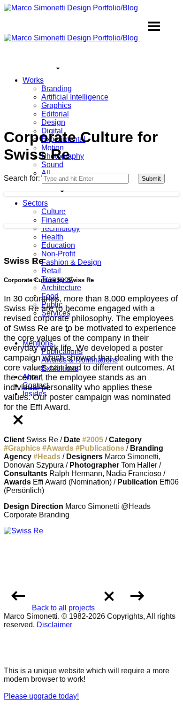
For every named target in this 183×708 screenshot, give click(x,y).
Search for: (22, 178)
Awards (60, 448)
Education (58, 245)
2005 (94, 440)
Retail (51, 271)
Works (33, 80)
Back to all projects (63, 608)
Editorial (55, 114)
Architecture (61, 288)
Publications (102, 448)
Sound (52, 165)
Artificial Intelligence (74, 97)
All (45, 173)
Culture (53, 211)
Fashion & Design (71, 262)
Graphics (56, 105)
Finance (55, 220)
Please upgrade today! (41, 696)
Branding (56, 88)
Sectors (35, 203)
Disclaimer (54, 625)
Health (52, 237)
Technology (60, 228)
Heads (49, 457)
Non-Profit (58, 254)
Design (53, 122)
